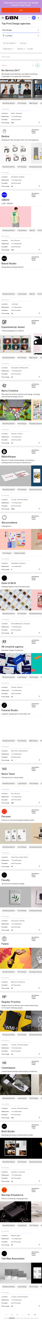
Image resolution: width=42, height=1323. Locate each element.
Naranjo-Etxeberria (12, 1195)
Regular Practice (11, 1001)
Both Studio (8, 1131)
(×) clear (30, 49)
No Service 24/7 (11, 70)
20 (35, 1314)
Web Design (33, 103)
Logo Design (22, 230)
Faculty (6, 880)
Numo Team (8, 773)
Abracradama (9, 522)
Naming (32, 230)
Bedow (5, 136)
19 (28, 1314)
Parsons (6, 816)
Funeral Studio (10, 710)
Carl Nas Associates (13, 1258)
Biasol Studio (9, 263)
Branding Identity (9, 103)
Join (21, 10)
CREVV (5, 200)
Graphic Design (19, 553)
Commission (8, 1067)
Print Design (22, 103)
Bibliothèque (9, 456)
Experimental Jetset (13, 327)
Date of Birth (9, 583)
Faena (5, 943)
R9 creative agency (12, 646)
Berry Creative (10, 390)
